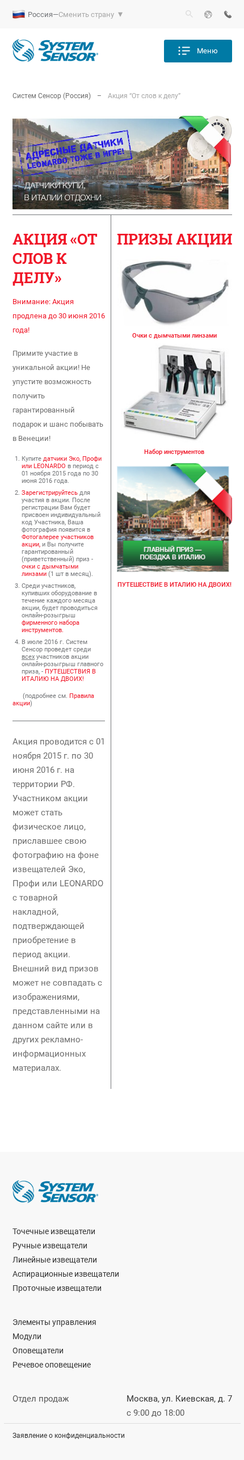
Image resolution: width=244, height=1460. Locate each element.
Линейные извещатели (54, 1259)
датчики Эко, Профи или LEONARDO (62, 462)
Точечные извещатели (53, 1231)
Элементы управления (54, 1322)
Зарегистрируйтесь (50, 493)
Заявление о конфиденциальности (68, 1436)
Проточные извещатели (57, 1288)
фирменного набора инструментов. (50, 626)
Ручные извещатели (49, 1245)
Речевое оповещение (51, 1364)
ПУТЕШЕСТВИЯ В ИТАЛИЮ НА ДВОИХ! (59, 675)
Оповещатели (38, 1350)
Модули (26, 1336)
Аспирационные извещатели (65, 1273)
